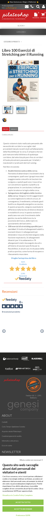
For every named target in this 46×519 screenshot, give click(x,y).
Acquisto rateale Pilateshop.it (11, 431)
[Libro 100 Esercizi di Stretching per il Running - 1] (7, 109)
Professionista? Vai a (7, 6)
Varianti (14, 129)
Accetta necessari (23, 509)
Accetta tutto (23, 502)
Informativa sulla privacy (10, 441)
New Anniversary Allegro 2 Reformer (23, 2)
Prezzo (5, 129)
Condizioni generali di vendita (11, 436)
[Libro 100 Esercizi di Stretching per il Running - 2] (21, 109)
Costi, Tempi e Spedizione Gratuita (13, 427)
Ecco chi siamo (7, 446)
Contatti (4, 422)
